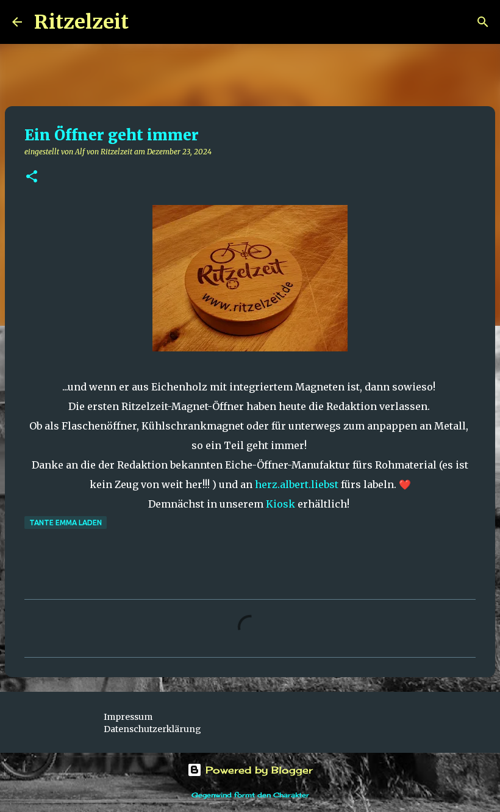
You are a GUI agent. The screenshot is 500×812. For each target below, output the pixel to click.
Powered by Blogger (257, 770)
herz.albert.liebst (296, 484)
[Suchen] (145, 22)
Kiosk (280, 504)
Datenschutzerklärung (152, 729)
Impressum (128, 716)
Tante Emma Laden (65, 522)
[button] (31, 177)
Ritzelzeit (81, 22)
